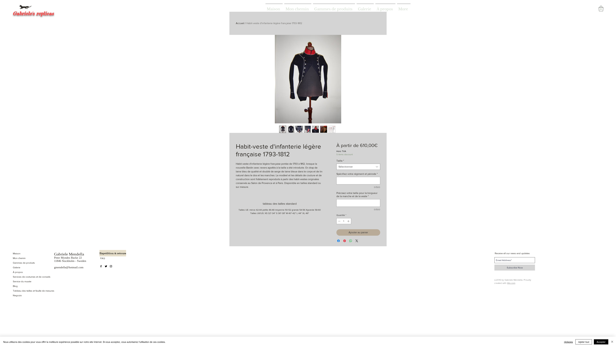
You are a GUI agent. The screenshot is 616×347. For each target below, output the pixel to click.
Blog (15, 286)
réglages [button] (568, 341)
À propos (18, 272)
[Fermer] (612, 341)
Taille (340, 160)
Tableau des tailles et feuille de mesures (33, 290)
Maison (16, 253)
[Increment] (349, 221)
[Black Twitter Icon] (105, 266)
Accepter (601, 341)
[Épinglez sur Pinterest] (344, 241)
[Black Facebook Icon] (101, 266)
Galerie (16, 267)
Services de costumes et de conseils (31, 276)
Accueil (240, 23)
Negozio (17, 295)
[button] (601, 8)
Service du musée (22, 281)
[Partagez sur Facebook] (338, 241)
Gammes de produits (24, 262)
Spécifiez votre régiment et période (357, 174)
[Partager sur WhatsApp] (351, 241)
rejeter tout (583, 341)
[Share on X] (357, 241)
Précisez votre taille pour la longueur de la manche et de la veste (356, 195)
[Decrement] (339, 221)
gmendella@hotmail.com (68, 267)
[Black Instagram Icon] (110, 266)
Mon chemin (19, 258)
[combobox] (358, 167)
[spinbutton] (344, 221)
